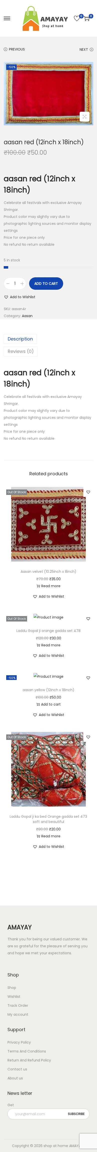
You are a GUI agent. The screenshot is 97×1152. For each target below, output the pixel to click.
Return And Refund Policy (29, 1060)
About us (15, 1078)
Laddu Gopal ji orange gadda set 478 (48, 630)
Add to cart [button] (51, 704)
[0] (77, 18)
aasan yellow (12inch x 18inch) (48, 689)
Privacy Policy (19, 1042)
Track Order (17, 1005)
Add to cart (46, 283)
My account (17, 1014)
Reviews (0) (21, 351)
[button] (19, 296)
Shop (11, 987)
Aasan (27, 315)
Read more (50, 585)
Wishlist (13, 996)
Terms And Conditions (26, 1051)
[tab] (48, 339)
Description (20, 339)
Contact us (17, 1069)
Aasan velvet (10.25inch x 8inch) (48, 571)
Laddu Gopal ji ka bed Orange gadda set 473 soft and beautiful (48, 819)
